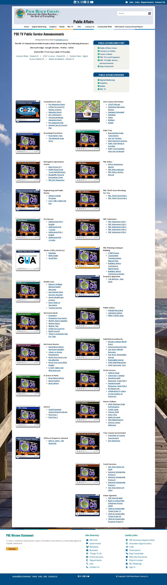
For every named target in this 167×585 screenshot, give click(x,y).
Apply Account (114, 417)
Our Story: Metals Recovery (115, 350)
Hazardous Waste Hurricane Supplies (56, 348)
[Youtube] (91, 2)
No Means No (114, 388)
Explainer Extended (116, 112)
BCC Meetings (135, 563)
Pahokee (52, 253)
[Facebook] (85, 2)
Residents (93, 546)
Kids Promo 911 (55, 167)
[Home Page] (126, 2)
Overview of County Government (116, 436)
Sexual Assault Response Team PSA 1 (117, 379)
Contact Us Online (107, 51)
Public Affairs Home (108, 48)
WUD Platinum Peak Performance (116, 405)
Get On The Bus (114, 138)
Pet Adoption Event (57, 104)
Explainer (112, 114)
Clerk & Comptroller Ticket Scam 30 (116, 515)
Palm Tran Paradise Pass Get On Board (116, 149)
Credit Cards (113, 409)
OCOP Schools (114, 104)
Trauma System (55, 308)
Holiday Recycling (115, 310)
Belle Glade (53, 255)
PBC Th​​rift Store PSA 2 (117, 198)
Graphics (103, 83)
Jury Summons (114, 440)
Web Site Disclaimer (138, 556)
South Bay (53, 258)
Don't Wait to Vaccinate (54, 303)
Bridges (111, 120)
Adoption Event (55, 112)
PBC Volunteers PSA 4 (117, 229)
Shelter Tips (54, 326)
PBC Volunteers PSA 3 (117, 227)
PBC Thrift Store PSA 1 (117, 195)
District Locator (136, 560)
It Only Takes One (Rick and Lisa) (56, 368)
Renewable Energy (116, 360)
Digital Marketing (107, 80)
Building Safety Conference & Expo (116, 272)
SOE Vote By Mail (115, 498)
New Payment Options (117, 141)
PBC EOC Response (56, 180)
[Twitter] (78, 2)
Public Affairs (83, 21)
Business (93, 550)
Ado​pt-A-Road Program (55, 196)
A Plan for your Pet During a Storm (56, 108)
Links (137, 2)
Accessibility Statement (21, 576)
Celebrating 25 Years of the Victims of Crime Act (117, 394)
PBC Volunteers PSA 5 (117, 232)
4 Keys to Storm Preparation (55, 353)
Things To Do (95, 553)
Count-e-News (106, 54)
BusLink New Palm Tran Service (115, 134)
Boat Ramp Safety (56, 378)
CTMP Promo (113, 253)
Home (34, 576)
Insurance (53, 315)
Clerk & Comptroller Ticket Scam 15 (116, 509)
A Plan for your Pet (56, 328)
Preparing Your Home (58, 318)
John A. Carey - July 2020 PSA (56, 441)
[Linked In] (75, 2)
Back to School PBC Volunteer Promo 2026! (116, 503)
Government (95, 543)
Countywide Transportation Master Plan (114, 258)
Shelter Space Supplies (58, 320)
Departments (147, 2)
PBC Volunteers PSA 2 (117, 224)
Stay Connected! (136, 553)
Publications (134, 550)
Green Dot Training (116, 375)
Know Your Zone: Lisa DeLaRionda (58, 358)
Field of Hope (113, 373)
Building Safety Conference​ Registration (114, 266)
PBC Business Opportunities (142, 540)
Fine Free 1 (53, 414)
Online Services (96, 556)
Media (102, 86)
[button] (149, 13)
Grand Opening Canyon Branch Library (58, 410)
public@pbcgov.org (62, 40)
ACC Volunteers (55, 114)
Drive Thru (112, 414)
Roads (110, 122)
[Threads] (88, 2)
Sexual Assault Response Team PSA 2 (117, 384)
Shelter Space (54, 323)
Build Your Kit (54, 331)
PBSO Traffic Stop (115, 315)
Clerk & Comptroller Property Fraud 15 (116, 520)
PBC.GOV (93, 540)
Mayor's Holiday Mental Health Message (55, 287)
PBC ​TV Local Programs (110, 57)
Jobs (131, 2)
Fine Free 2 (53, 417)
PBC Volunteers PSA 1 (117, 221)
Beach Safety (54, 381)
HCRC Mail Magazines (117, 362)
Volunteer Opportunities (140, 543)
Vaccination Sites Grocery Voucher (56, 293)
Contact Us (160, 2)
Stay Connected (106, 66)
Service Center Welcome (114, 423)
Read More (12, 548)
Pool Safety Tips (55, 135)
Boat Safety (54, 383)
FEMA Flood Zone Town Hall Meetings (57, 170)
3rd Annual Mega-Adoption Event (56, 118)
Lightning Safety (115, 313)
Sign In (132, 567)
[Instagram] (81, 2)
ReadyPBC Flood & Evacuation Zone (56, 176)
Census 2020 (113, 412)
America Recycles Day (117, 347)
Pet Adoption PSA (56, 122)
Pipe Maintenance (115, 420)
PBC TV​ (103, 89)
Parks (110, 117)
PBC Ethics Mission (116, 169)
